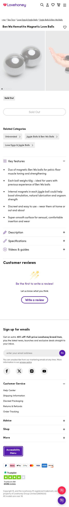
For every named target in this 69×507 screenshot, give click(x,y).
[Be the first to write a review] (34, 305)
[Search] (42, 5)
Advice (7, 420)
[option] (22, 61)
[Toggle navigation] (64, 5)
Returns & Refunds (12, 406)
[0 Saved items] (53, 5)
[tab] (34, 397)
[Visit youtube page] (44, 371)
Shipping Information (14, 395)
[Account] (47, 5)
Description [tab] (15, 232)
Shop (6, 429)
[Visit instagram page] (31, 371)
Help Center (9, 390)
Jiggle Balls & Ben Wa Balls (51, 19)
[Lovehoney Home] (14, 5)
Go (62, 353)
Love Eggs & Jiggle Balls (27, 19)
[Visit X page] (19, 371)
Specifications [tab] (17, 241)
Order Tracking (11, 411)
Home (3, 19)
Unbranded (11, 136)
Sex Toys (11, 19)
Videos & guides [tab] (18, 249)
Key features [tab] (16, 161)
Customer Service (14, 384)
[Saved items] (64, 27)
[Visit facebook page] (6, 371)
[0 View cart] (58, 5)
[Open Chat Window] (62, 500)
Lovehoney (34, 12)
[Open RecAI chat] (62, 490)
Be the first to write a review (34, 299)
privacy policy (26, 362)
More (6, 438)
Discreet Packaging (13, 400)
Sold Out (34, 112)
